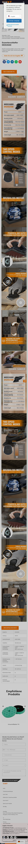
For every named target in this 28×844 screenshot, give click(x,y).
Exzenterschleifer (9, 36)
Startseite (4, 35)
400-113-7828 (6, 833)
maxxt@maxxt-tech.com (8, 827)
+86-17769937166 (6, 819)
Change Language (14, 20)
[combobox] (4, 749)
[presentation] (3, 706)
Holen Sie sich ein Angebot (11, 780)
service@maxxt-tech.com (8, 831)
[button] (4, 61)
